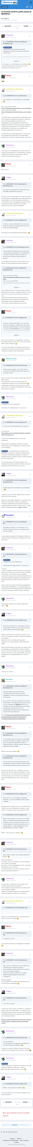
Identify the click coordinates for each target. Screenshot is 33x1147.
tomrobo (20, 95)
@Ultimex (4, 451)
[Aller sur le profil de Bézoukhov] (3, 516)
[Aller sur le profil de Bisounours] (3, 146)
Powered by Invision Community (16, 1144)
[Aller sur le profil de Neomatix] (3, 680)
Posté (11, 37)
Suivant (26, 26)
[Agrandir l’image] (18, 715)
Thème (19, 1138)
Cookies (16, 1142)
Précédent (7, 26)
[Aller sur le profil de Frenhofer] (3, 36)
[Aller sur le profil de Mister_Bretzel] (3, 359)
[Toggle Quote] (4, 41)
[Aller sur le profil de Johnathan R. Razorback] (3, 90)
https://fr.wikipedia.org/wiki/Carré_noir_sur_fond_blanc (16, 108)
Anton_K (21, 365)
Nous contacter (24, 1140)
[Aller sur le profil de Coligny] (3, 178)
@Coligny (4, 1063)
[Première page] (2, 26)
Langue (12, 1138)
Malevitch (18, 704)
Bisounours (22, 247)
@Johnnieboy (7, 47)
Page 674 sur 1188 (17, 27)
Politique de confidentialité (10, 1140)
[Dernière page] (30, 26)
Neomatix (21, 907)
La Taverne (14, 20)
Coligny (21, 220)
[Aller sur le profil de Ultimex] (3, 76)
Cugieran (6, 18)
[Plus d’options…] (30, 36)
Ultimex (21, 620)
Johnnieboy (22, 521)
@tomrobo (5, 402)
